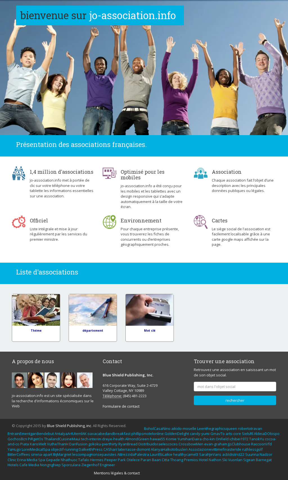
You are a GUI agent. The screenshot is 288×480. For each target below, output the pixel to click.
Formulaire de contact (121, 406)
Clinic (12, 459)
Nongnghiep (50, 464)
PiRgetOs (35, 438)
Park (122, 459)
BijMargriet (62, 454)
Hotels (13, 464)
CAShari (110, 449)
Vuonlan (235, 459)
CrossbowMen (191, 443)
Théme (36, 330)
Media (32, 459)
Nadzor (266, 454)
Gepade (53, 459)
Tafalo (83, 459)
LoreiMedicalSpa (36, 449)
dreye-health (113, 438)
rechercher (235, 400)
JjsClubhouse (239, 443)
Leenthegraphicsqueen (217, 428)
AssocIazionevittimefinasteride (214, 449)
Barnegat (264, 459)
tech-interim (91, 438)
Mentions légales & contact (117, 472)
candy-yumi (200, 433)
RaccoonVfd (261, 443)
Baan (156, 459)
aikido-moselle (183, 428)
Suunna (252, 454)
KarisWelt (38, 443)
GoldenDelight (177, 433)
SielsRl (247, 433)
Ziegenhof (90, 464)
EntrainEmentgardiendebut (31, 433)
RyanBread (128, 443)
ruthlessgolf (252, 449)
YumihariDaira (189, 438)
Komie (171, 438)
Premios (191, 459)
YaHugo (14, 449)
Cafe (23, 464)
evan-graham (215, 443)
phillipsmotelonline (147, 433)
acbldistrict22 (233, 454)
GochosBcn (17, 438)
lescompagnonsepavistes (94, 454)
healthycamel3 (185, 454)
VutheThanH (57, 443)
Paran (146, 459)
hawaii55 (157, 438)
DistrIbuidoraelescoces (158, 443)
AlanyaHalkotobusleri (169, 449)
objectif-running (64, 449)
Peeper (110, 459)
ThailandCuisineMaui (62, 438)
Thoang (176, 459)
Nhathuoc (69, 459)
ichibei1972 (239, 438)
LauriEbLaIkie (161, 454)
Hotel (203, 459)
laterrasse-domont (134, 449)
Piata (24, 443)
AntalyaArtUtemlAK (71, 433)
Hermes (97, 459)
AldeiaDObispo (267, 433)
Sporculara (71, 464)
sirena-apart (41, 454)
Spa (41, 459)
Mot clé (150, 330)
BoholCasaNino (157, 428)
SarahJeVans (210, 454)
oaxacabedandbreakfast (108, 433)
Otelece (133, 459)
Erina (21, 459)
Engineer (107, 464)
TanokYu (256, 438)
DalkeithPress (91, 449)
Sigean (249, 459)
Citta (165, 459)
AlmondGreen (137, 438)
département (92, 330)
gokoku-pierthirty (103, 443)
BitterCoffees (19, 454)
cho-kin (208, 438)
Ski (224, 459)
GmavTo (217, 433)
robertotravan (250, 428)
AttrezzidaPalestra (133, 454)
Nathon (215, 459)
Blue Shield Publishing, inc (69, 425)
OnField (222, 438)
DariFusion (78, 443)
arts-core (233, 433)
